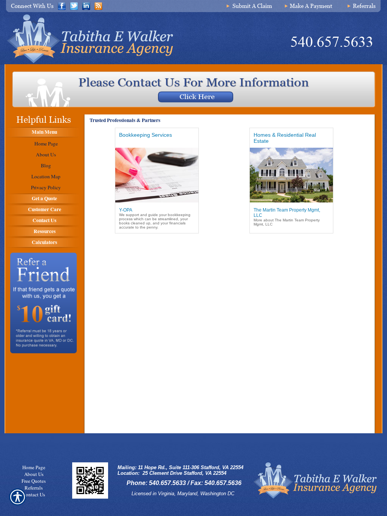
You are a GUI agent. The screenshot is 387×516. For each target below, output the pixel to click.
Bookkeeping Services (145, 135)
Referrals (34, 487)
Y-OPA (125, 210)
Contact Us (33, 494)
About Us (33, 474)
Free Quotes (34, 480)
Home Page (33, 467)
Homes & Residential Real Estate (285, 138)
